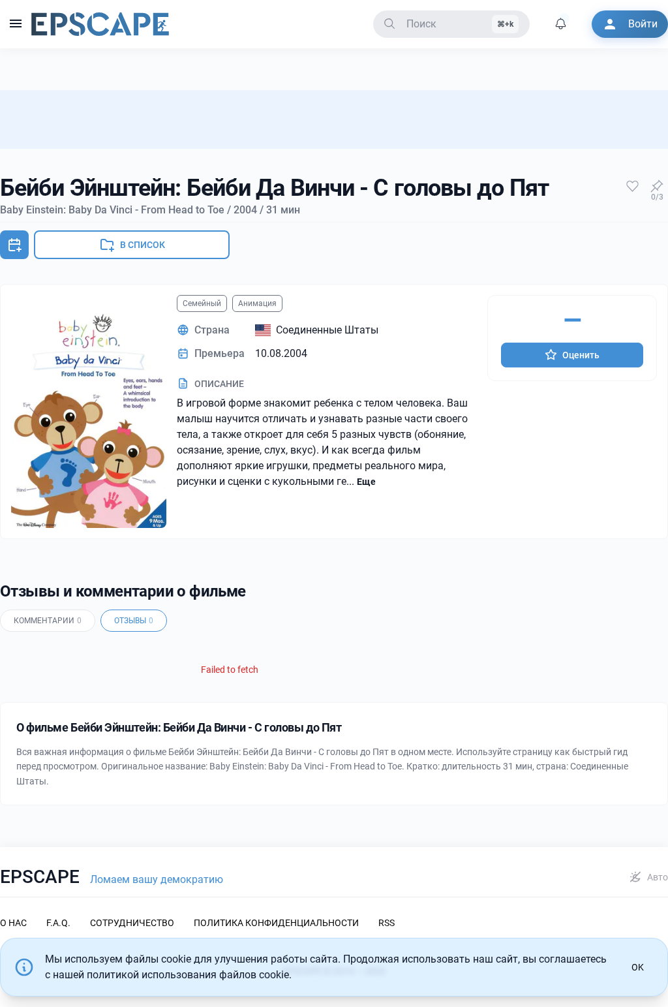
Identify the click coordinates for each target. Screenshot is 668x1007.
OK (637, 967)
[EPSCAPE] (100, 24)
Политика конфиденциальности (276, 923)
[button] (15, 24)
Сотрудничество (132, 923)
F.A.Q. (58, 923)
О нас (13, 923)
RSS (386, 923)
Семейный (202, 303)
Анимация (257, 303)
